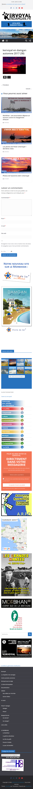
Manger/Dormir (5, 715)
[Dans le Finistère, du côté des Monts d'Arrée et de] (4, 362)
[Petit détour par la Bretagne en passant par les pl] (12, 370)
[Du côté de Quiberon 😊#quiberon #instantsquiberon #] (28, 370)
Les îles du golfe (7, 739)
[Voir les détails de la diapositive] (16, 309)
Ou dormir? (6, 718)
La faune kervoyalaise (7, 684)
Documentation (5, 687)
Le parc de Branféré (8, 745)
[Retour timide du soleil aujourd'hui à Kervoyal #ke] (12, 362)
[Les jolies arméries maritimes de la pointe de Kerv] (20, 370)
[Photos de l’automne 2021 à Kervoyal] (16, 158)
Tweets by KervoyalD (6, 396)
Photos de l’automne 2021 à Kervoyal (16, 176)
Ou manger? (6, 721)
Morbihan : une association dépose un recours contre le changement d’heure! (16, 118)
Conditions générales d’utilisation (10, 666)
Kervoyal (3, 671)
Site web (3, 233)
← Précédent (5, 85)
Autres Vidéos (6, 696)
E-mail (3, 226)
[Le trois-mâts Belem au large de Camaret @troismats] (20, 362)
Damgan (5, 708)
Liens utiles (4, 725)
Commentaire (5, 197)
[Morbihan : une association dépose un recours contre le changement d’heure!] (16, 98)
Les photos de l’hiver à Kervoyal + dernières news (14, 148)
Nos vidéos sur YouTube (9, 693)
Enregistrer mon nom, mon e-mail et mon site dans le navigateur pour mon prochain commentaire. (16, 245)
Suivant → (29, 89)
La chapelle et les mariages (8, 674)
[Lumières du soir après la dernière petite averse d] (4, 370)
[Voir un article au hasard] (30, 40)
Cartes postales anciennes (8, 678)
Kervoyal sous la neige (7, 681)
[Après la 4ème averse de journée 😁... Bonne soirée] (28, 362)
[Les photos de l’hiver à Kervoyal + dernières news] (16, 129)
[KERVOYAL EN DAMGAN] (3, 40)
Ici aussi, (3, 700)
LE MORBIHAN (5, 730)
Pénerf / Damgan (5, 706)
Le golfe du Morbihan (8, 736)
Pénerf (4, 711)
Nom (3, 218)
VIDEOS (3, 691)
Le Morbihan (6, 733)
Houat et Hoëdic (7, 742)
